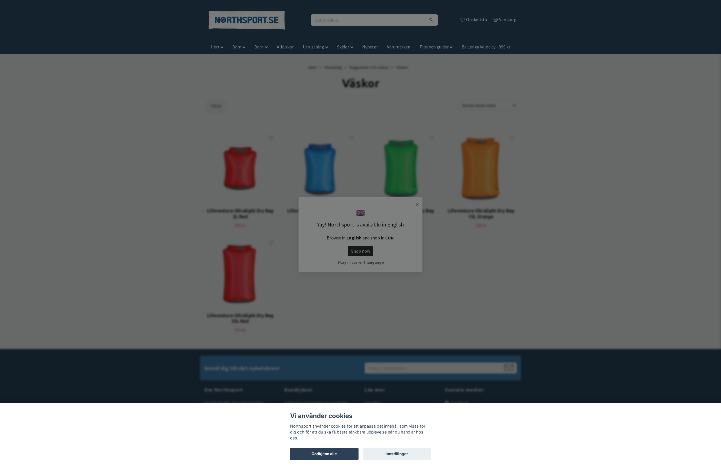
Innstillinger (397, 454)
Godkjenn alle (324, 454)
